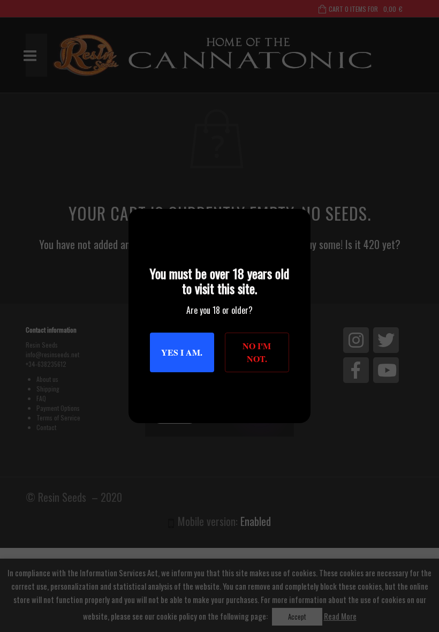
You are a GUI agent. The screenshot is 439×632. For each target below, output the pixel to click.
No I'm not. (257, 352)
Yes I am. (181, 352)
